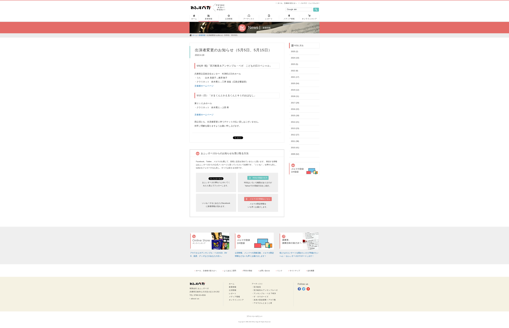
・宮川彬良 (256, 287)
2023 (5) (294, 64)
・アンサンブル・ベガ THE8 (264, 293)
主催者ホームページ (204, 86)
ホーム (194, 35)
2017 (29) (295, 103)
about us (195, 299)
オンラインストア (236, 300)
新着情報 (202, 35)
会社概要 (310, 271)
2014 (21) (295, 122)
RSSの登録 (247, 271)
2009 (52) (295, 154)
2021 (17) (295, 77)
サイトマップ (295, 271)
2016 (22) (295, 109)
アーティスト (257, 284)
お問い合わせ (265, 271)
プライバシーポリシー (254, 316)
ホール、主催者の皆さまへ (287, 3)
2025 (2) (294, 51)
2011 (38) (295, 141)
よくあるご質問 (230, 271)
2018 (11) (295, 96)
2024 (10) (295, 58)
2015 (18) (295, 115)
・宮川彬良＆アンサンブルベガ (265, 290)
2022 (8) (294, 71)
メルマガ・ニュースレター (309, 3)
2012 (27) (295, 135)
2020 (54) (295, 83)
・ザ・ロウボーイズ (260, 297)
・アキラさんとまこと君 (262, 303)
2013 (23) (295, 128)
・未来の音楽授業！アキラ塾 (264, 300)
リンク (279, 271)
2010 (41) (295, 147)
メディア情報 (234, 297)
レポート (232, 293)
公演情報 (232, 290)
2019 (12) (295, 90)
